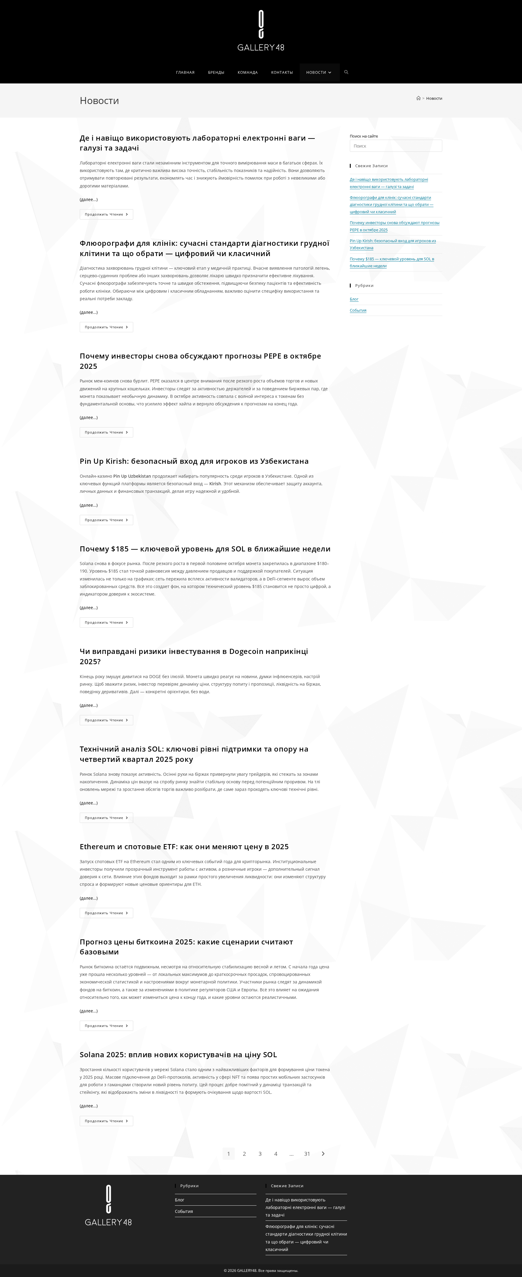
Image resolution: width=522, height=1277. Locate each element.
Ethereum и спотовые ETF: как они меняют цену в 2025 (184, 846)
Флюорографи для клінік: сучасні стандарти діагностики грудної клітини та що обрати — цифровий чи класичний (205, 248)
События (358, 310)
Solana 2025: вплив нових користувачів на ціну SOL (178, 1054)
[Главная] (418, 98)
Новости (434, 98)
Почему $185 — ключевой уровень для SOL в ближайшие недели (205, 549)
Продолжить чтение (109, 215)
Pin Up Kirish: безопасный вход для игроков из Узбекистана (194, 461)
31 (307, 1153)
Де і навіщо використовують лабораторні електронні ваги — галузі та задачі (305, 1207)
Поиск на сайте (364, 136)
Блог (354, 299)
